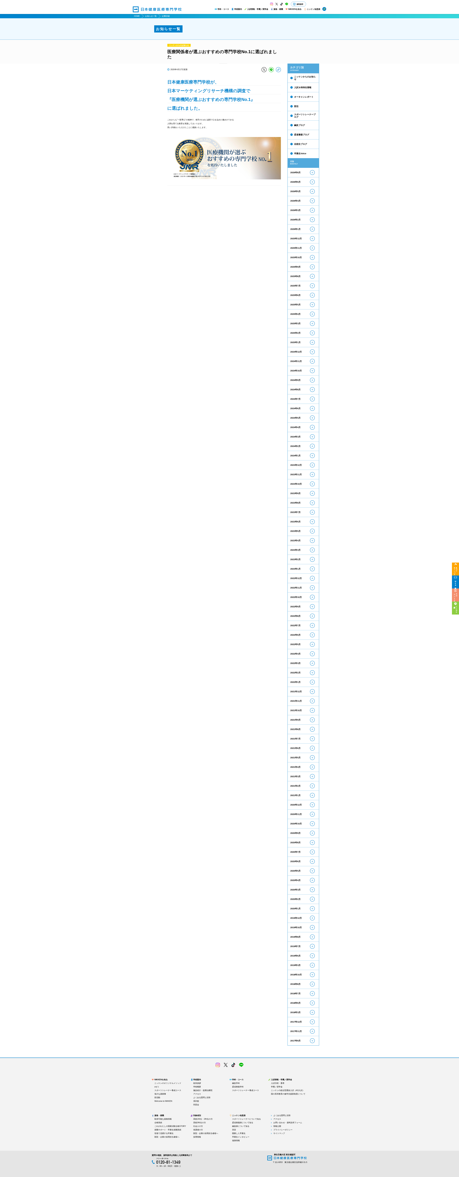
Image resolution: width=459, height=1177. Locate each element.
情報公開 (277, 1126)
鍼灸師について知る (240, 1126)
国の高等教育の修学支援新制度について (288, 1094)
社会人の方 (198, 1126)
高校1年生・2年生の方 (203, 1119)
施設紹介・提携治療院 (202, 1090)
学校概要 (197, 1087)
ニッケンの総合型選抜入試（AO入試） (287, 1090)
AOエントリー (455, 597)
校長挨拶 (197, 1083)
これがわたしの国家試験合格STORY (170, 1126)
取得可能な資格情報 (163, 1119)
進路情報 (236, 1141)
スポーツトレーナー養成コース (167, 1090)
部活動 (157, 1098)
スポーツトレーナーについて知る (246, 1119)
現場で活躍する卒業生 (164, 1133)
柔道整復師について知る (242, 1123)
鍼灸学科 (236, 1083)
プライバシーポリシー (282, 1130)
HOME (137, 16)
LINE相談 (456, 609)
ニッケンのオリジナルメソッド (167, 1083)
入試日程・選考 (277, 1083)
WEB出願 (455, 583)
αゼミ (156, 1087)
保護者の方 (198, 1130)
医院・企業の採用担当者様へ (166, 1137)
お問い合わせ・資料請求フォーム (287, 1123)
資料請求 (300, 4)
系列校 (196, 1101)
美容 (234, 1130)
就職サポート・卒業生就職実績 (167, 1130)
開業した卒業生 (239, 1133)
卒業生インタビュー (240, 1137)
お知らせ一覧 (151, 16)
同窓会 (196, 1105)
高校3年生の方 (199, 1123)
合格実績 (158, 1123)
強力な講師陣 (160, 1094)
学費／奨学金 (276, 1087)
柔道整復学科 (238, 1087)
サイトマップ (279, 1133)
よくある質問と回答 (201, 1098)
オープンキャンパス (455, 570)
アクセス (197, 1094)
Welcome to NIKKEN (163, 1101)
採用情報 (197, 1137)
